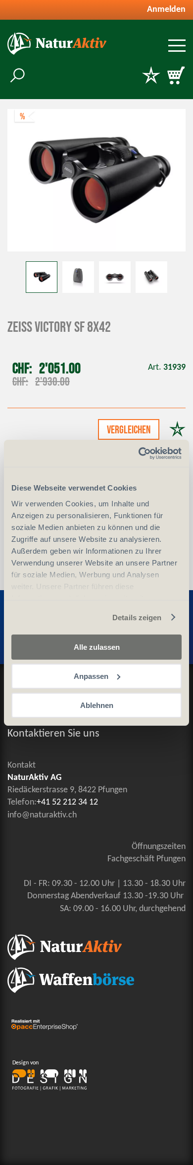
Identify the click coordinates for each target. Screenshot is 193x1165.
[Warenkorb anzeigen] (176, 76)
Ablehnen (96, 705)
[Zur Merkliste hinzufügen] (177, 430)
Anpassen (91, 676)
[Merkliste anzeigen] (151, 76)
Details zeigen (136, 617)
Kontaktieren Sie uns (53, 734)
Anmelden (166, 9)
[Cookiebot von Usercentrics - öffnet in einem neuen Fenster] (139, 453)
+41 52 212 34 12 (67, 802)
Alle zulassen (97, 647)
